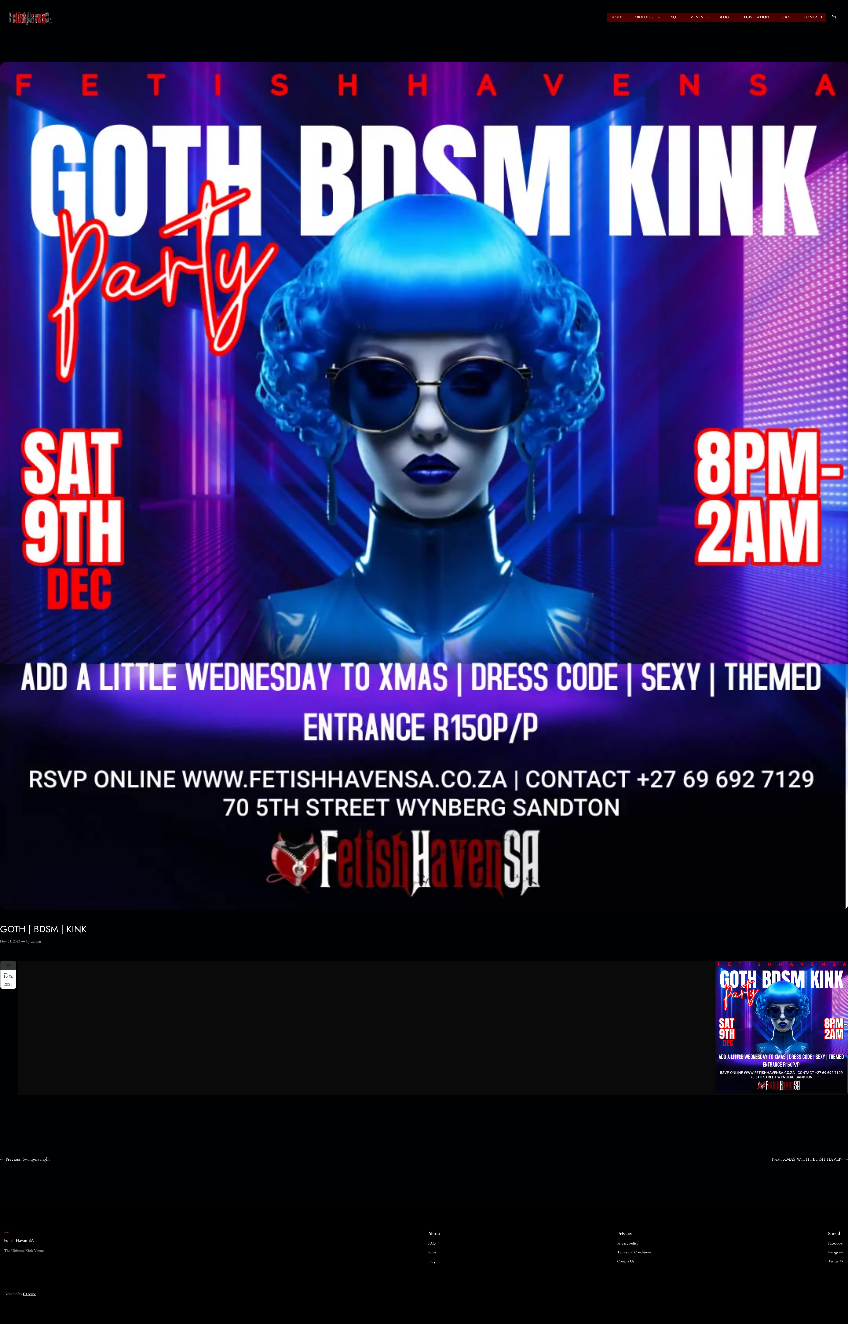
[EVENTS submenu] (708, 17)
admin (36, 941)
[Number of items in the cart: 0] (834, 17)
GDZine (29, 1294)
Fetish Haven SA (19, 1240)
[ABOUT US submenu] (659, 17)
